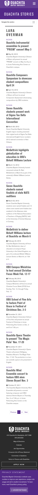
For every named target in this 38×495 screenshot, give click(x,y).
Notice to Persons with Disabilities (19, 459)
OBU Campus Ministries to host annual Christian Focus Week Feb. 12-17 (18, 270)
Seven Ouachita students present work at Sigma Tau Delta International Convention (18, 115)
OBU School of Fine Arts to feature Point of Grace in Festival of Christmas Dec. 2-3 (18, 304)
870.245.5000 (19, 438)
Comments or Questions (19, 456)
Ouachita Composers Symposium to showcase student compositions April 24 (19, 80)
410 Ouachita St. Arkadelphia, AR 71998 (19, 435)
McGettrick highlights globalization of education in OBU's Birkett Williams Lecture (18, 155)
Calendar (19, 445)
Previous (13, 412)
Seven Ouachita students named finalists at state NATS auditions (17, 191)
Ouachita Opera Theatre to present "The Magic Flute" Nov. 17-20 (18, 339)
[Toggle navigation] (33, 22)
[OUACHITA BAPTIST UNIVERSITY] (19, 430)
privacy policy (21, 484)
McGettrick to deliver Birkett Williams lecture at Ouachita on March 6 (18, 233)
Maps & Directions (19, 441)
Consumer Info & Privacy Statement (19, 452)
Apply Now (19, 464)
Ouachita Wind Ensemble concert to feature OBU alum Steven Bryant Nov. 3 (17, 375)
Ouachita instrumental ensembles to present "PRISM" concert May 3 (18, 46)
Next (26, 412)
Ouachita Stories (19, 14)
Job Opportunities (19, 448)
